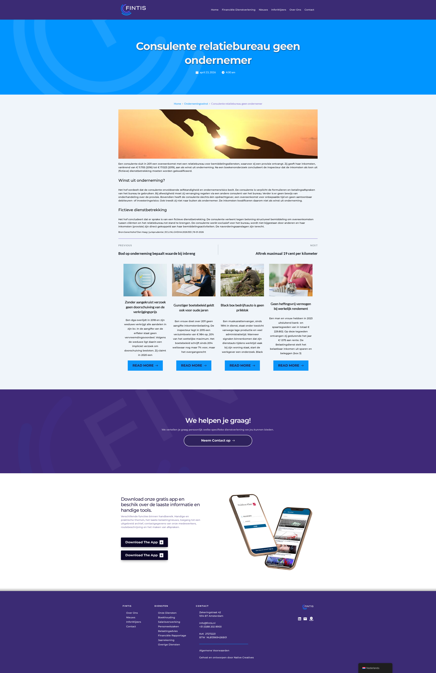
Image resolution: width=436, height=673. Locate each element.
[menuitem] (214, 10)
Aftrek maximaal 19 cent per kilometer (287, 253)
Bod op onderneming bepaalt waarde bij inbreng (156, 253)
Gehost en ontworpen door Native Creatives (226, 657)
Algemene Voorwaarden (214, 650)
